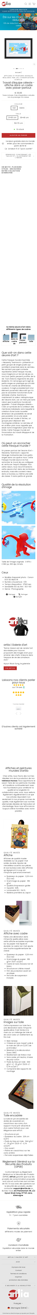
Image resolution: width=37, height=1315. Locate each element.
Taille (18, 114)
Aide (18, 1262)
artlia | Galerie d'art (18, 1257)
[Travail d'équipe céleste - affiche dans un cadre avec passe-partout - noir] (3, 320)
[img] (18, 685)
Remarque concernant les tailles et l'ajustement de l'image (18, 156)
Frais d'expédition (21, 95)
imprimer (18, 1277)
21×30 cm (12, 117)
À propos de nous (18, 1267)
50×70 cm (18, 123)
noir (14, 108)
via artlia (10, 668)
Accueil (18, 72)
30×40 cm (24, 117)
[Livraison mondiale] (18, 1240)
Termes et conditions (18, 1274)
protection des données (18, 1280)
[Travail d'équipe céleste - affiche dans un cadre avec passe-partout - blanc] (5, 320)
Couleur (19, 104)
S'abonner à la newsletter (18, 1286)
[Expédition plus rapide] (18, 1207)
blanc (22, 108)
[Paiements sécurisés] (18, 1223)
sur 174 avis (17, 687)
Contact (18, 1270)
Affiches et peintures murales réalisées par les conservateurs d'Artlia (18, 78)
